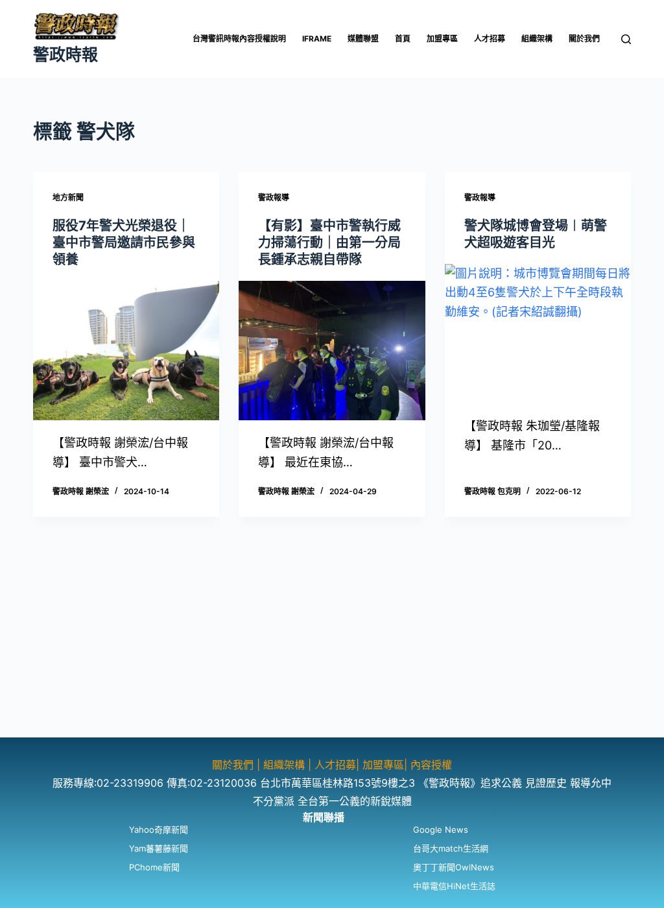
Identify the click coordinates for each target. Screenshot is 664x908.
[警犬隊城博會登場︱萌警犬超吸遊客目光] (538, 333)
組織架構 (536, 38)
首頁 (402, 38)
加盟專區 (442, 38)
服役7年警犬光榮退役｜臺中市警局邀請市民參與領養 (124, 242)
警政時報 (65, 54)
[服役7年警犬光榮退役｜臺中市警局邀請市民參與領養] (126, 350)
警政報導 (273, 197)
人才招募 (489, 38)
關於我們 (584, 38)
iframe (316, 38)
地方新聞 (68, 197)
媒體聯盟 (363, 38)
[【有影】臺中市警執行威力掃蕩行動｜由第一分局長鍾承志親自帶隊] (332, 350)
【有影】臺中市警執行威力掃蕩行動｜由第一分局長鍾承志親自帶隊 (329, 242)
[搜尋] (626, 39)
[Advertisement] (332, 646)
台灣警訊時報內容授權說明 (239, 38)
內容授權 (431, 764)
